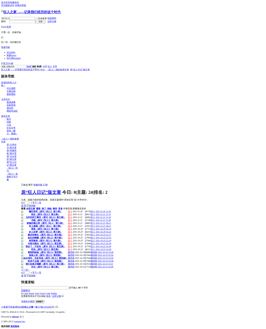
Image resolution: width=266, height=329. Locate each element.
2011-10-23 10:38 (103, 249)
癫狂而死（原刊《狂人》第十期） (45, 211)
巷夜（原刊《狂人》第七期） (45, 229)
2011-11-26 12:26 (103, 211)
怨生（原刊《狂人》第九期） (45, 214)
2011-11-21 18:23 (103, 223)
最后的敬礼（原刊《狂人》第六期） (45, 235)
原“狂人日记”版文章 (80, 69)
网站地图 (19, 307)
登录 (48, 296)
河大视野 (11, 88)
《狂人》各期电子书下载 (12, 177)
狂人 (50, 66)
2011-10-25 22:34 (103, 240)
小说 (9, 125)
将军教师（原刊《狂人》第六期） (45, 240)
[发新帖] (31, 205)
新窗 (23, 208)
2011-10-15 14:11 (105, 264)
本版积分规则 (27, 301)
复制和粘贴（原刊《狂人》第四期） (45, 252)
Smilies (54, 293)
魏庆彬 (71, 252)
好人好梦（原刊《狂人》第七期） (45, 232)
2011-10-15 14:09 (105, 267)
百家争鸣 (11, 105)
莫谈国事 (11, 102)
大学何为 (5, 99)
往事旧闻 (11, 91)
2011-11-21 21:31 (103, 214)
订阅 (45, 185)
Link (37, 293)
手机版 (11, 307)
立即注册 (51, 21)
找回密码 (51, 18)
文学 (55, 66)
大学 (45, 66)
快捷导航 (5, 47)
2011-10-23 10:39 (103, 243)
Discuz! (15, 317)
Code (47, 293)
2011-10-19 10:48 (105, 261)
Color (25, 293)
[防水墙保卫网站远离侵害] (57, 307)
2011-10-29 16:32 (103, 232)
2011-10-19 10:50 (105, 258)
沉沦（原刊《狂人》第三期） (45, 267)
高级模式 (25, 290)
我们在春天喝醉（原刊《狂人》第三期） (46, 264)
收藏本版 (38, 185)
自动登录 (42, 18)
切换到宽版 (20, 5)
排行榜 (14, 58)
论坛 (11, 52)
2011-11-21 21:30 (103, 217)
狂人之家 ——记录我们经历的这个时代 (20, 69)
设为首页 (5, 2)
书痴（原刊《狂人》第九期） (45, 220)
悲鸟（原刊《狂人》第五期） (45, 249)
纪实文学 (11, 128)
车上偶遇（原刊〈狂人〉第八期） (45, 226)
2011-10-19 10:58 (105, 252)
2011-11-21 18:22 (103, 226)
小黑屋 (4, 307)
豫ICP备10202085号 (44, 307)
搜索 (29, 66)
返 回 (23, 205)
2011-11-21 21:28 (103, 220)
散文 (9, 119)
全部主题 (30, 208)
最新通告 (11, 94)
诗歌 (9, 122)
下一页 (38, 203)
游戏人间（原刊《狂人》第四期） (45, 255)
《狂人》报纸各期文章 (58, 69)
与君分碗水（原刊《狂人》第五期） (45, 243)
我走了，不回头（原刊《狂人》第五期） (46, 246)
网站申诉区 (12, 111)
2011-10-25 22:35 (103, 238)
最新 (38, 208)
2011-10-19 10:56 (105, 255)
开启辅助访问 (7, 5)
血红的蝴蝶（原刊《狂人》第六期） (45, 238)
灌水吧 (10, 108)
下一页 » (25, 270)
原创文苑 (5, 116)
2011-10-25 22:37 (103, 235)
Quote (42, 293)
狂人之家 (29, 307)
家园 (11, 55)
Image (31, 293)
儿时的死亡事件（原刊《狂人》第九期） (46, 217)
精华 (55, 208)
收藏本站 (14, 2)
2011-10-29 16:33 (103, 229)
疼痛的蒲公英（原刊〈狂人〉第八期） (45, 223)
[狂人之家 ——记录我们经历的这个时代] (31, 12)
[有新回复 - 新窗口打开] (22, 212)
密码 (3, 21)
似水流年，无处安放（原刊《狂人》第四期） (45, 258)
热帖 (49, 208)
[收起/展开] (27, 184)
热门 (44, 208)
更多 (60, 208)
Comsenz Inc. (19, 321)
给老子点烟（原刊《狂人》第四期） (45, 261)
